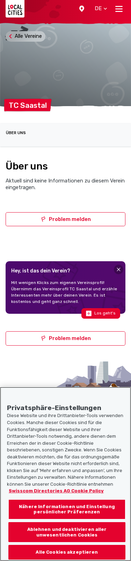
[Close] (118, 269)
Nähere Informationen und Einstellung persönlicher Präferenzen (67, 509)
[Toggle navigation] (118, 8)
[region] (65, 474)
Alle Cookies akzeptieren (67, 552)
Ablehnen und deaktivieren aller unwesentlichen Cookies (67, 532)
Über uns (16, 133)
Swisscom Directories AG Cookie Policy (56, 490)
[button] (81, 9)
